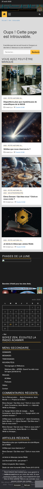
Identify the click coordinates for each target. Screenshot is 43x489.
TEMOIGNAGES (8, 359)
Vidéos (4, 385)
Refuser (27, 485)
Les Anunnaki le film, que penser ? (14, 460)
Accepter (17, 485)
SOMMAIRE (6, 352)
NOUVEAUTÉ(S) (8, 362)
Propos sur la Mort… (19, 399)
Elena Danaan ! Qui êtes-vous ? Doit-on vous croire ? (20, 197)
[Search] (39, 14)
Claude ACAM (19, 107)
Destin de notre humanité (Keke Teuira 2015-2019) (20, 467)
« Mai (4, 334)
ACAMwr (8, 378)
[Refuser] (40, 479)
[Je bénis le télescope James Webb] (21, 222)
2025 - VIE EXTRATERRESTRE (13, 193)
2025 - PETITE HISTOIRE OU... (13, 145)
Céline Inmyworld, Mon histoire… (14, 464)
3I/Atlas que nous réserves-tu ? (17, 149)
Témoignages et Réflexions (14, 366)
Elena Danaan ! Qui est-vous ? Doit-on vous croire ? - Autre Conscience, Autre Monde (21, 428)
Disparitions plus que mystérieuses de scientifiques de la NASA (20, 102)
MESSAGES (6, 355)
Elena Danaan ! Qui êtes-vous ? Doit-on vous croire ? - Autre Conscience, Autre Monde (21, 404)
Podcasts (8, 382)
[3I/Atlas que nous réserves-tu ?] (21, 127)
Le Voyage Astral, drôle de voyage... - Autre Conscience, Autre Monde (18, 412)
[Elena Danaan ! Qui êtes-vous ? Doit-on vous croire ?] (21, 172)
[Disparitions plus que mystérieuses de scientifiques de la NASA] (21, 80)
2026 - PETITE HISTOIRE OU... (13, 98)
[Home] (4, 14)
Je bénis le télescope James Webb (18, 244)
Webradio (5, 375)
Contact (5, 388)
